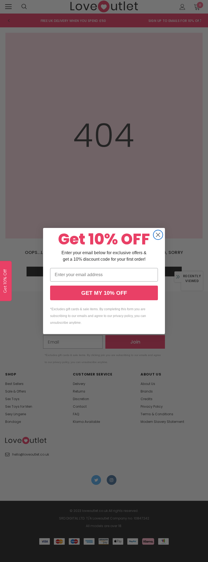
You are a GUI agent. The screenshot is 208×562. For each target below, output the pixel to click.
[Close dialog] (158, 235)
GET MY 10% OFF (104, 293)
